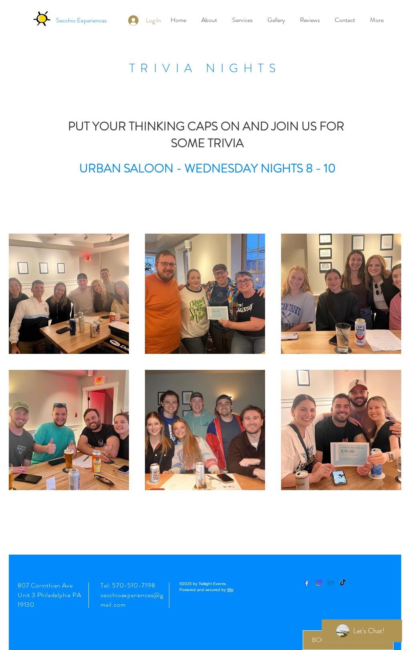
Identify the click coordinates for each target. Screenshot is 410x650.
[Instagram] (319, 583)
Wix (230, 589)
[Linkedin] (331, 583)
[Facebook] (307, 583)
